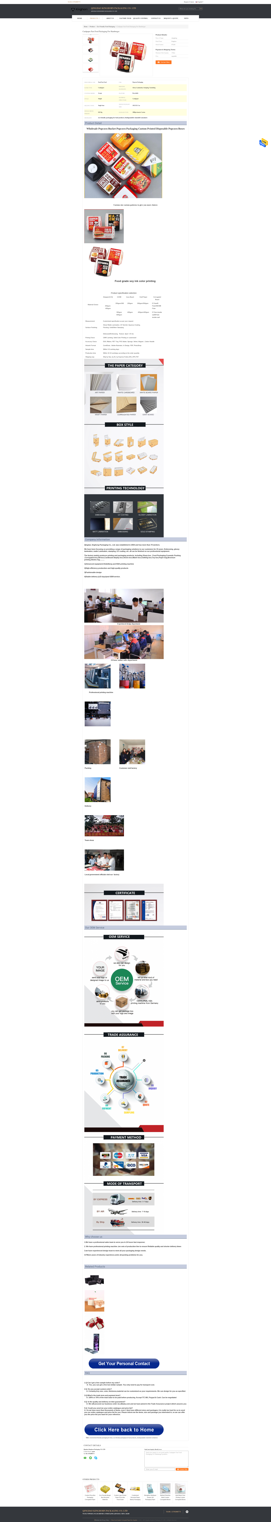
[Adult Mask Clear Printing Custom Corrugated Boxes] (180, 1488)
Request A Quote (189, 2)
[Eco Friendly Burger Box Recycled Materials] (105, 1488)
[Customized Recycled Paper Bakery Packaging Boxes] (135, 1488)
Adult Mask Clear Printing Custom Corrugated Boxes (180, 1497)
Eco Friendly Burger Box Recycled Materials (105, 1497)
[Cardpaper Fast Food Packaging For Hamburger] (91, 40)
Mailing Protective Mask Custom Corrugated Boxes (165, 1497)
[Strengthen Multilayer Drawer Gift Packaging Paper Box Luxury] (150, 1488)
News (186, 18)
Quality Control (140, 18)
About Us (110, 18)
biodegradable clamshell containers (147, 1438)
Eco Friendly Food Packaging (106, 26)
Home (79, 18)
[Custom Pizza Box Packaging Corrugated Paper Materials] (90, 1488)
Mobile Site (98, 1520)
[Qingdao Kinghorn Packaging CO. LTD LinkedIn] (187, 1511)
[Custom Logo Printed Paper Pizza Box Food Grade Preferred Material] (120, 1488)
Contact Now (165, 62)
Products (94, 18)
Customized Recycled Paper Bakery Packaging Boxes (135, 1498)
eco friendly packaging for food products (124, 1438)
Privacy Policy (105, 1520)
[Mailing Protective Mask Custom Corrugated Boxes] (165, 1488)
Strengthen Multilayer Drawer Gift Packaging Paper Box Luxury (150, 1498)
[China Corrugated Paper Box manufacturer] (79, 9)
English (200, 2)
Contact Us (155, 18)
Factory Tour (125, 18)
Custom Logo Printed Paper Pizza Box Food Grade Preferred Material (120, 1498)
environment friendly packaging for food (101, 1438)
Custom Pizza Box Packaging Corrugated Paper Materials (90, 1498)
